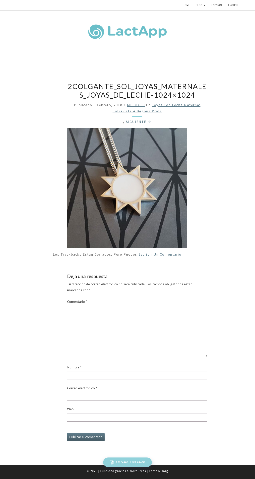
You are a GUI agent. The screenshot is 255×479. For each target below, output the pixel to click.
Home (186, 5)
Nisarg (163, 471)
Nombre (74, 367)
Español (217, 5)
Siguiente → (138, 121)
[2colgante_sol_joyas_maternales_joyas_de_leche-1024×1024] (127, 189)
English (233, 5)
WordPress (137, 471)
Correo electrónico (82, 388)
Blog (199, 5)
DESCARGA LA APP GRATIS (130, 462)
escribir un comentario (159, 254)
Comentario (77, 301)
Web (70, 409)
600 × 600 (136, 105)
